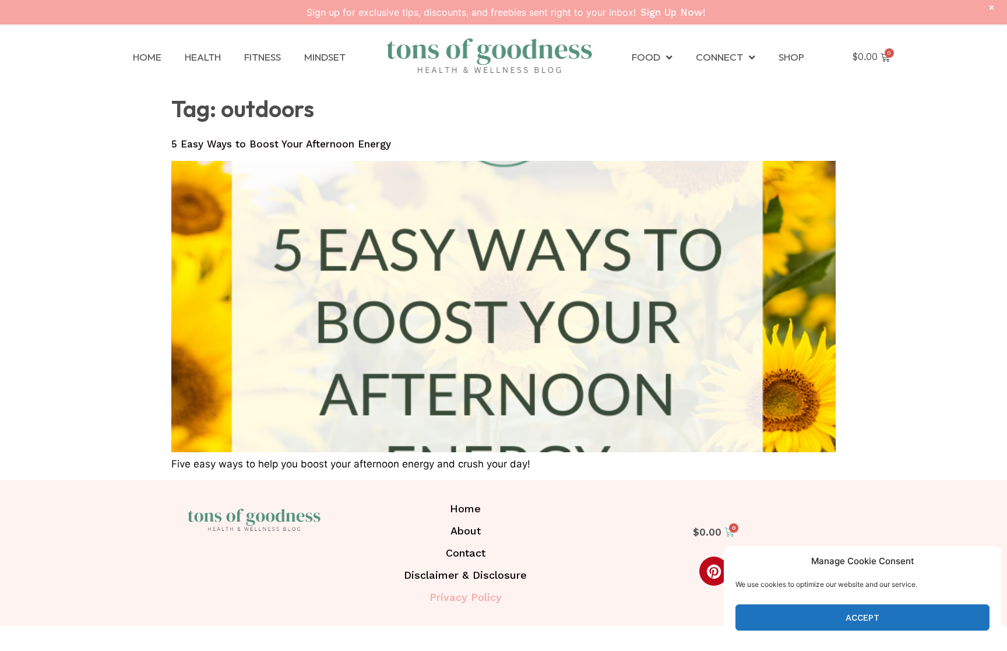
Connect (719, 57)
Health (203, 57)
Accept (862, 618)
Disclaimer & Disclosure (465, 575)
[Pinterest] (713, 571)
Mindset (325, 57)
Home (147, 57)
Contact (465, 553)
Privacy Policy (465, 597)
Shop (791, 57)
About (465, 531)
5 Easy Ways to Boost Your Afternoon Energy (281, 144)
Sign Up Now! (673, 12)
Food (646, 57)
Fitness (262, 57)
